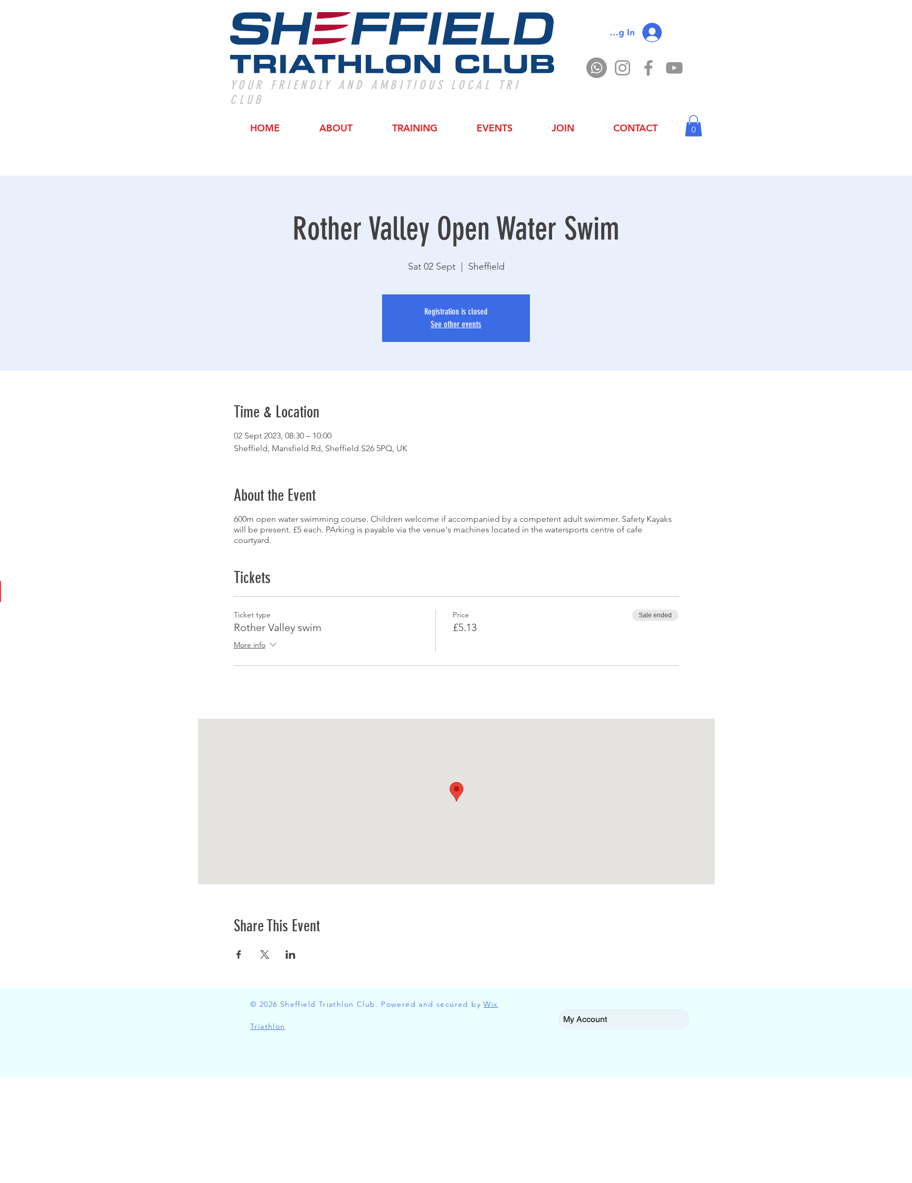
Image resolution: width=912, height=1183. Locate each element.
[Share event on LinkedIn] (291, 954)
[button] (693, 126)
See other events (456, 324)
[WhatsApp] (596, 68)
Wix (490, 1004)
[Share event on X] (265, 954)
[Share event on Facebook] (239, 954)
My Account (585, 1019)
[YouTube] (674, 68)
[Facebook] (648, 68)
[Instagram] (622, 68)
